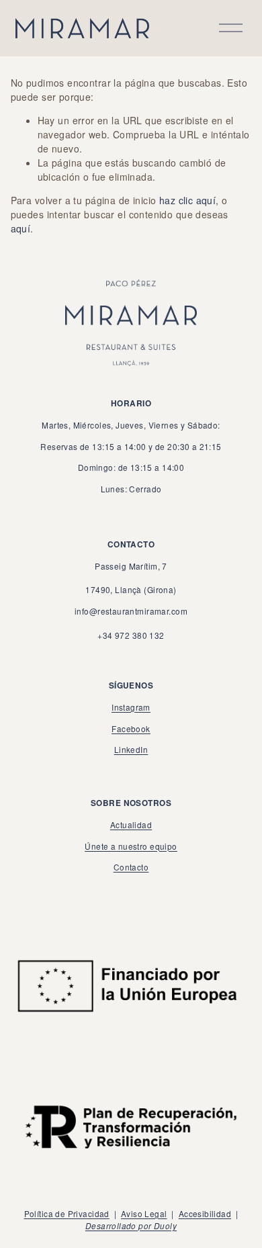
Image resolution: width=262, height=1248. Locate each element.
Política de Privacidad (67, 1213)
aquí (21, 228)
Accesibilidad (205, 1213)
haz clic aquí (187, 200)
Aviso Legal (144, 1213)
